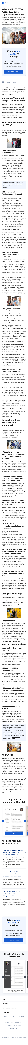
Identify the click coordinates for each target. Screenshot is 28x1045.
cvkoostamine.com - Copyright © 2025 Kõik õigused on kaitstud (14, 1037)
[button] (3, 821)
